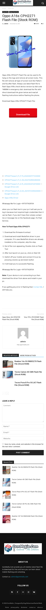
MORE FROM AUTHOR (28, 355)
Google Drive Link (12, 187)
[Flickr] (23, 592)
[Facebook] (4, 28)
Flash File (11, 8)
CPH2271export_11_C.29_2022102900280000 (22, 180)
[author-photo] (23, 338)
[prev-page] (3, 393)
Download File (23, 114)
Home (4, 8)
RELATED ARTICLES (11, 355)
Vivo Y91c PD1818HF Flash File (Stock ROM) (34, 318)
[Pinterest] (15, 28)
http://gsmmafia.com (23, 344)
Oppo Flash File (14, 12)
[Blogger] (12, 592)
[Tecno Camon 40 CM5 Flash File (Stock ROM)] (7, 374)
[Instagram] (28, 592)
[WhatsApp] (20, 28)
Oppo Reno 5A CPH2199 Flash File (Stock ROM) (11, 318)
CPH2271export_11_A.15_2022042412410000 (22, 184)
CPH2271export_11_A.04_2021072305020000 (23, 191)
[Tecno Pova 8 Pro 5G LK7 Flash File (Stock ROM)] (7, 385)
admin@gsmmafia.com (19, 577)
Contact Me (37, 287)
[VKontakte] (34, 592)
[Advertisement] (23, 146)
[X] (9, 28)
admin (6, 23)
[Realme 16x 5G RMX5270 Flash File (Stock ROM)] (7, 364)
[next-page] (7, 393)
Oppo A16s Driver (11, 198)
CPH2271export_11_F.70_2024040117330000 (22, 176)
